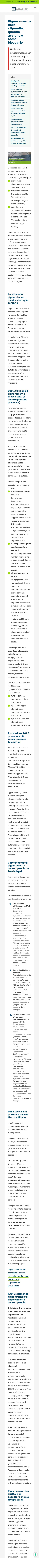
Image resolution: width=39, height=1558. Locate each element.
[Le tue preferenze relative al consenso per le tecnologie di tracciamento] (35, 1554)
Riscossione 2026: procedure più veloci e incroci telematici (19, 102)
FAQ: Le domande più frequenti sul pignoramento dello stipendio (18, 131)
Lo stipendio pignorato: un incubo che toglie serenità (18, 83)
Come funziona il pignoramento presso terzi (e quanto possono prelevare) (19, 92)
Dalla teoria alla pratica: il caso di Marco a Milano (17, 121)
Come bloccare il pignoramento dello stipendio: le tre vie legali (18, 112)
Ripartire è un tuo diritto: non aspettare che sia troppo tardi (19, 141)
